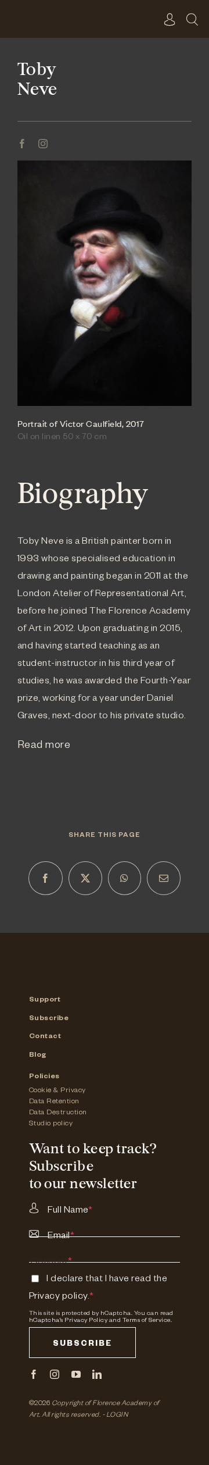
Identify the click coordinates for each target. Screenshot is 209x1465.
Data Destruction (58, 1113)
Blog (38, 1055)
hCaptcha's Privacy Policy (68, 1320)
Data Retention (54, 1102)
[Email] (164, 878)
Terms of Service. (147, 1320)
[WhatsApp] (124, 878)
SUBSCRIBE (82, 1345)
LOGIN (117, 1416)
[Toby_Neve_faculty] (104, 166)
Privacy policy (58, 1297)
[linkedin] (97, 1374)
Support (45, 1000)
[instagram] (43, 143)
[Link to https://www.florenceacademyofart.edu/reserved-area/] (170, 19)
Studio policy (51, 1124)
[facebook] (22, 143)
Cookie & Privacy (57, 1091)
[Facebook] (46, 878)
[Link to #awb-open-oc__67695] (192, 19)
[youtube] (76, 1374)
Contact (45, 1037)
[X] (86, 878)
